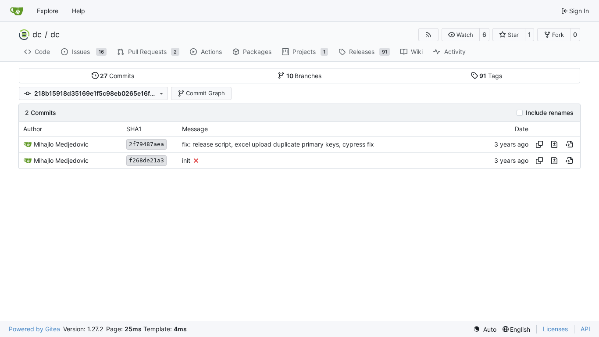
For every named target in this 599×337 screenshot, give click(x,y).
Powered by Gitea (34, 329)
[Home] (16, 11)
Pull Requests (152, 51)
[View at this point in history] (569, 144)
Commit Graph (205, 93)
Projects (308, 51)
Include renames (550, 113)
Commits (117, 75)
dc (37, 34)
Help (78, 10)
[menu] (484, 329)
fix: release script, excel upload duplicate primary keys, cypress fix (278, 144)
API (585, 329)
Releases (368, 51)
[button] (461, 34)
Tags (490, 75)
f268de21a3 (146, 160)
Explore (47, 10)
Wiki (417, 51)
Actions (211, 51)
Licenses (555, 329)
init (186, 160)
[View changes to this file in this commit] (554, 144)
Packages (257, 51)
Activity (455, 51)
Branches (304, 75)
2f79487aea (146, 144)
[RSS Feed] (428, 34)
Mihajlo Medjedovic (61, 144)
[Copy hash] (539, 144)
